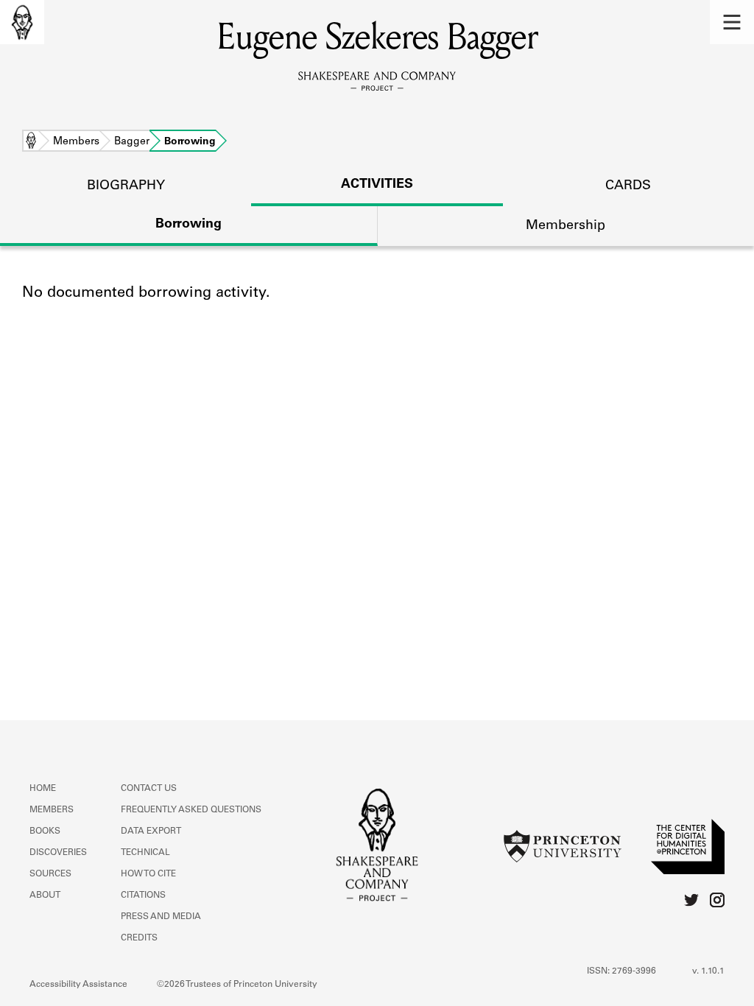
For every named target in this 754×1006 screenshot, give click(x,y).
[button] (732, 22)
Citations (143, 895)
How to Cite (148, 874)
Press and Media (161, 916)
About (44, 895)
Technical (145, 852)
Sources (50, 874)
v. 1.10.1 (708, 971)
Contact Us (149, 788)
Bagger (131, 142)
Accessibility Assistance (78, 984)
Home (31, 142)
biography (126, 186)
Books (44, 831)
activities (377, 184)
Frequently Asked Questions (191, 810)
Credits (139, 938)
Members (76, 142)
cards (628, 186)
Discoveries (58, 852)
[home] (22, 22)
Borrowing (188, 224)
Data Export (151, 831)
